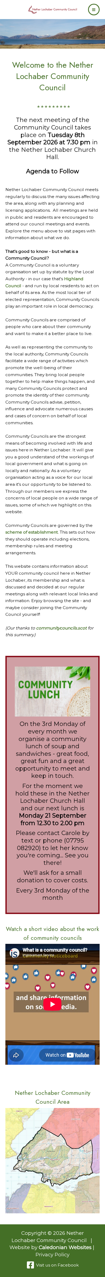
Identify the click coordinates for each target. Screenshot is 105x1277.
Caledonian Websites (65, 1247)
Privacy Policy (52, 1254)
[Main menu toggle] (94, 9)
